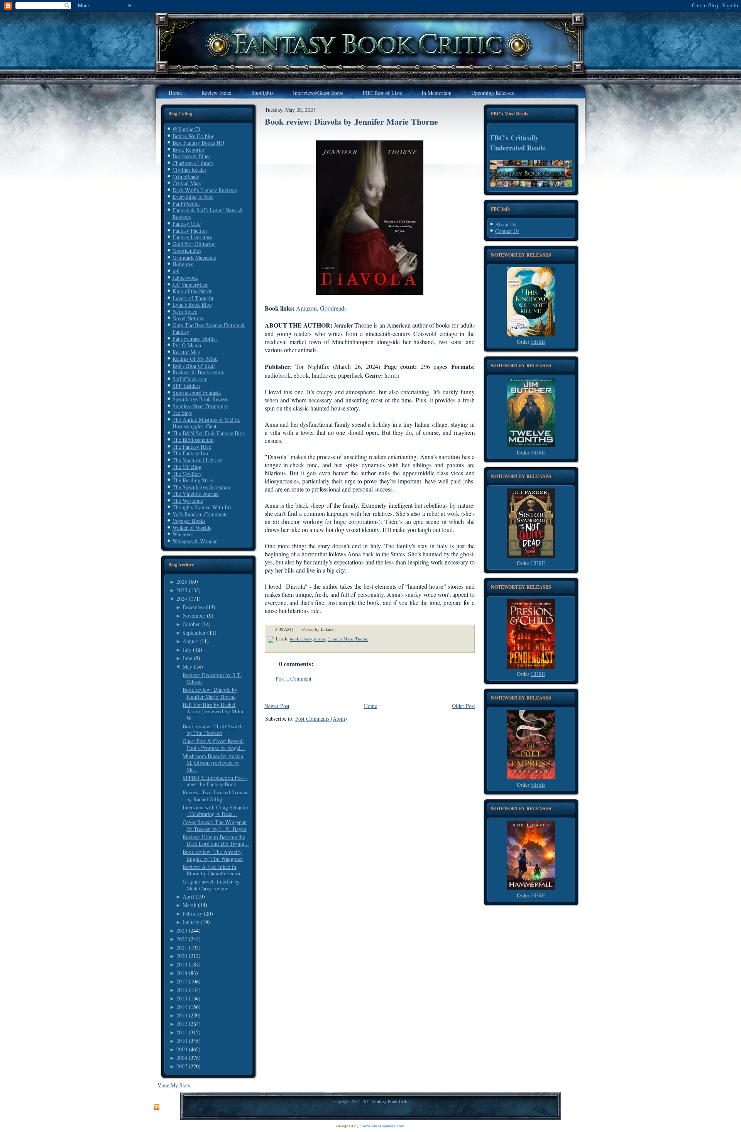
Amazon (306, 308)
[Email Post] (340, 629)
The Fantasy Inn (190, 453)
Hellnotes (183, 264)
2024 (181, 598)
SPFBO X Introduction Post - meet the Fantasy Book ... (215, 781)
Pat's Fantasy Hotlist (195, 338)
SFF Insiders (186, 385)
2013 (181, 1015)
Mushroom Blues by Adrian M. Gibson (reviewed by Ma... (213, 762)
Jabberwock (185, 277)
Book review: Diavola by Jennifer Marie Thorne (210, 693)
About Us (505, 224)
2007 (181, 1066)
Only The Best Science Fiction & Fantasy (209, 328)
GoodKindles (187, 250)
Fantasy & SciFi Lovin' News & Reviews (208, 213)
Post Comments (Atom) (321, 718)
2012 (181, 1023)
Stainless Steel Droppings (200, 406)
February (192, 913)
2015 (181, 998)
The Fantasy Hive (192, 446)
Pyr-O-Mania (187, 345)
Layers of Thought (193, 298)
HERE (538, 341)
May (187, 666)
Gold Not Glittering (194, 244)
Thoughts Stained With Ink (202, 507)
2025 (181, 590)
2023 (181, 930)
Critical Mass (187, 183)
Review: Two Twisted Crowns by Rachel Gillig (215, 796)
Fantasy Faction (190, 230)
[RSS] (157, 1107)
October (191, 624)
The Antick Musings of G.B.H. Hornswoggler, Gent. (206, 423)
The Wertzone (188, 500)
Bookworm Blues (191, 156)
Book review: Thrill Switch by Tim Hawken (213, 730)
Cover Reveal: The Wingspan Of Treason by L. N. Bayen (215, 825)
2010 (181, 1040)
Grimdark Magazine (194, 257)
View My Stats (173, 1085)
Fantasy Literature (192, 237)
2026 (181, 581)
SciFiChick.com (190, 379)
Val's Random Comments (200, 514)
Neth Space (185, 311)
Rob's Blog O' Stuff (194, 365)
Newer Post (276, 706)
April (188, 896)
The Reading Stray (193, 480)
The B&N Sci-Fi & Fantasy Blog (209, 433)
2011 (181, 1032)
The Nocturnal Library (197, 460)
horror (320, 639)
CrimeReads (186, 176)
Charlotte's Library (193, 163)
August (190, 641)
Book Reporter (189, 149)
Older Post (463, 706)
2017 (181, 981)
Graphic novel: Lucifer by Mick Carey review (211, 885)
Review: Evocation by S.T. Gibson (212, 678)
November (194, 615)
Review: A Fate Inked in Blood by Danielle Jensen (212, 870)
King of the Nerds (192, 291)
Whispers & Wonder (195, 541)
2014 (181, 1006)
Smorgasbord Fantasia (197, 392)
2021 (181, 947)
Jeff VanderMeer (190, 284)
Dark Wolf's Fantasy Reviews (205, 190)
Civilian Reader (189, 169)
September (194, 632)
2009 (181, 1049)
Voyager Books (189, 520)
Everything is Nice (193, 196)
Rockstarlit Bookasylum (199, 372)
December (194, 607)
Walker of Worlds (192, 527)
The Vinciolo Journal (196, 493)
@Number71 (187, 129)
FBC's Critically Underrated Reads (517, 143)
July (187, 649)
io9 (176, 271)
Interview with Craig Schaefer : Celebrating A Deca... (216, 811)
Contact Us (507, 231)
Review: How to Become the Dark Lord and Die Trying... (216, 840)
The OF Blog (187, 466)
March (189, 905)
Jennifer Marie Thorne (348, 639)
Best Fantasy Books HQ (198, 142)
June (187, 658)
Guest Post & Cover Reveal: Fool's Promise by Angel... (214, 744)
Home (370, 706)
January (191, 922)
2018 (181, 973)
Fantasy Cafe (187, 223)
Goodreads (333, 308)
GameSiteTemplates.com (382, 1126)
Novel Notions (188, 318)
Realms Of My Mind (195, 358)
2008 (181, 1057)
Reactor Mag (186, 352)
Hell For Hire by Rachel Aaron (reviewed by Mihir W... (213, 711)
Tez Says (182, 412)
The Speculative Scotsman (201, 487)
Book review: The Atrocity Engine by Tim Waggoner (213, 855)
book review (301, 639)
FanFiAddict (186, 203)
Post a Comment (293, 678)
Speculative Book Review (200, 399)
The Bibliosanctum (193, 439)
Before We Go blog (194, 136)
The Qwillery (187, 473)
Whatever (183, 534)
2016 (181, 989)
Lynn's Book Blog (192, 304)
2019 (181, 964)
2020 (181, 956)
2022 (181, 939)
